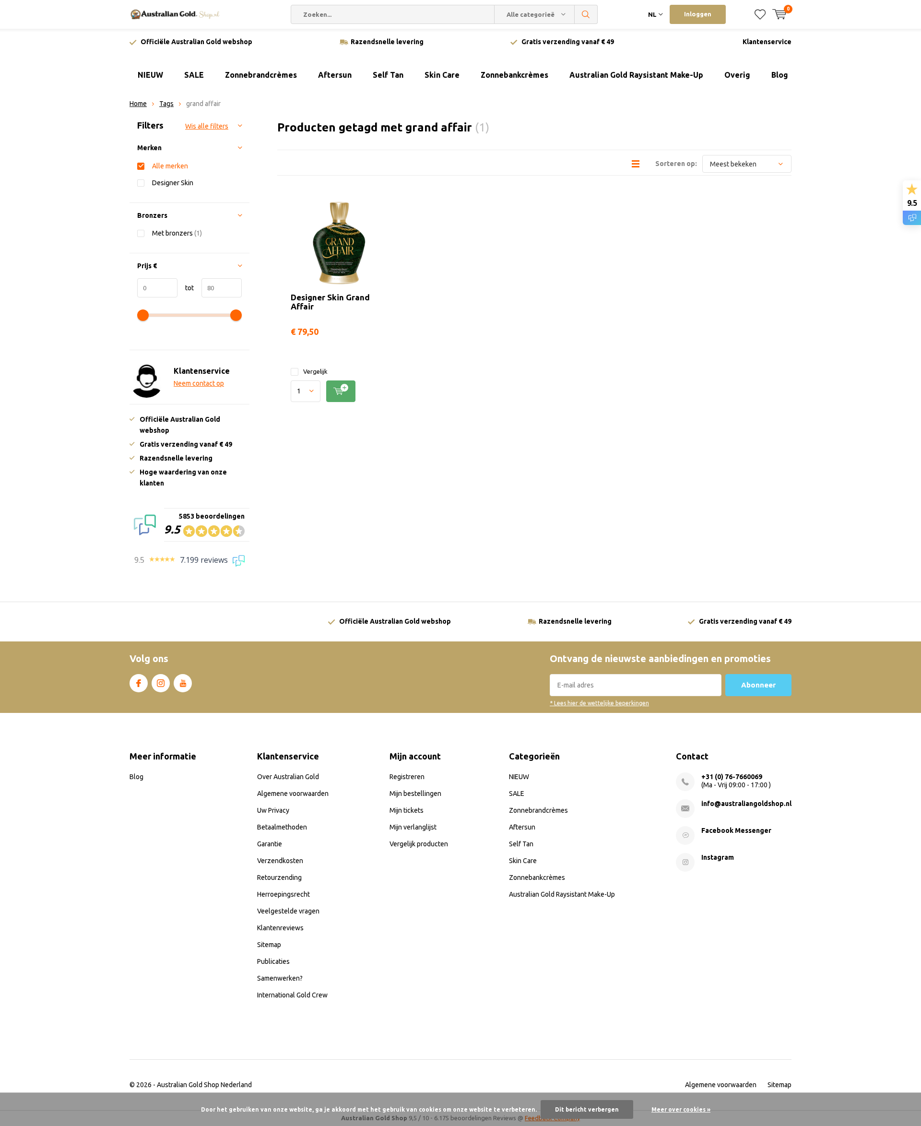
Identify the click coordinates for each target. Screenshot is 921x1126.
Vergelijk (315, 371)
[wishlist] (760, 14)
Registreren (407, 777)
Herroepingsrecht (283, 894)
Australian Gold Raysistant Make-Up (636, 75)
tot (185, 288)
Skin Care (442, 75)
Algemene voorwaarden (293, 793)
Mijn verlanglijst (413, 827)
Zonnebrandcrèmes (261, 75)
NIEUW (150, 75)
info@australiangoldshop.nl (746, 803)
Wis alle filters (206, 126)
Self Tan (388, 75)
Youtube (183, 683)
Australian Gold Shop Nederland (204, 1085)
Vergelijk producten (419, 844)
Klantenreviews (280, 928)
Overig (737, 75)
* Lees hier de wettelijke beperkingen (599, 703)
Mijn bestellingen (415, 793)
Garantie (269, 844)
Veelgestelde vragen (288, 911)
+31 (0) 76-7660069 (731, 777)
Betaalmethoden (282, 827)
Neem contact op (199, 383)
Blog (779, 75)
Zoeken (586, 14)
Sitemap (269, 944)
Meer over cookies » (680, 1109)
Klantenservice (767, 42)
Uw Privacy (273, 810)
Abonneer (758, 685)
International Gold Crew (292, 995)
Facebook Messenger (736, 830)
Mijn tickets (407, 810)
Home (138, 103)
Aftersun (335, 75)
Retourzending (279, 877)
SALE (194, 75)
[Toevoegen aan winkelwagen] (340, 391)
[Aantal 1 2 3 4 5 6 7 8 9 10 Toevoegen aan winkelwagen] (339, 391)
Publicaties (273, 961)
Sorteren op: (676, 163)
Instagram (161, 683)
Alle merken (170, 166)
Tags (166, 103)
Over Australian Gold (288, 777)
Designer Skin (172, 183)
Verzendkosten (280, 861)
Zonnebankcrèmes (514, 75)
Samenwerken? (280, 978)
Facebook (139, 683)
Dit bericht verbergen (587, 1109)
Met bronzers (177, 233)
